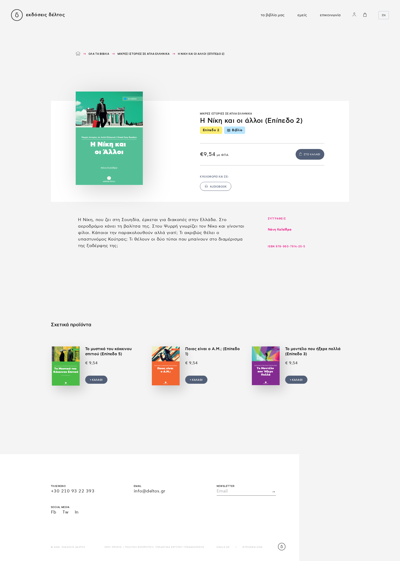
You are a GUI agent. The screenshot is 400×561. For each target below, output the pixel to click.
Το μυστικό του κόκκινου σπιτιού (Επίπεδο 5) (108, 351)
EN (383, 15)
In (77, 512)
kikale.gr (223, 547)
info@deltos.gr (150, 491)
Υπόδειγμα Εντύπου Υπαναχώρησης (179, 547)
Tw (65, 512)
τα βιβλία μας (272, 15)
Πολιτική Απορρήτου (139, 547)
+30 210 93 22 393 (72, 491)
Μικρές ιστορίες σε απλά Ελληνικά (144, 53)
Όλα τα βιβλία (99, 53)
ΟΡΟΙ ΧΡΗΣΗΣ (113, 547)
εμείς (302, 15)
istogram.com (252, 547)
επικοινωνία (330, 15)
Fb (53, 512)
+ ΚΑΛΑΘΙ (96, 379)
